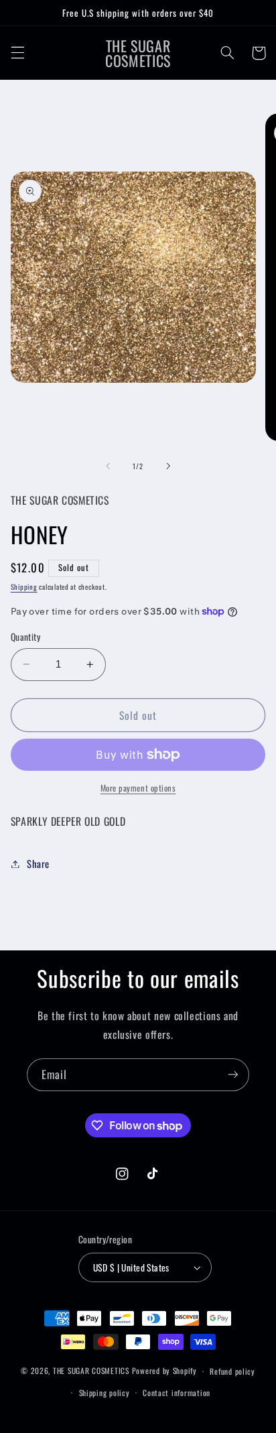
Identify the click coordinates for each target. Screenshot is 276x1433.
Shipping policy (104, 1392)
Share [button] (38, 863)
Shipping (24, 586)
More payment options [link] (138, 788)
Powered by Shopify (164, 1370)
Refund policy (232, 1371)
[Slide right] (168, 466)
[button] (17, 53)
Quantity (25, 636)
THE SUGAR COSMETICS (92, 1370)
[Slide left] (108, 466)
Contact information (176, 1392)
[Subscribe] (233, 1074)
